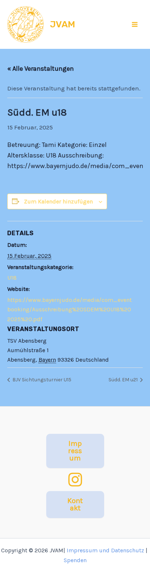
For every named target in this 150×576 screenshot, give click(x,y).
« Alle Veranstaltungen (40, 69)
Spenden (75, 560)
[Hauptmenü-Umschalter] (135, 24)
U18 (12, 277)
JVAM (62, 24)
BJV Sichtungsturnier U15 (41, 380)
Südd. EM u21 (123, 380)
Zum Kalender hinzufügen (58, 201)
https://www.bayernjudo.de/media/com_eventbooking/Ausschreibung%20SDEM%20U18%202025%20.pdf (69, 309)
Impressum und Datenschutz (105, 550)
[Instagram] (75, 479)
